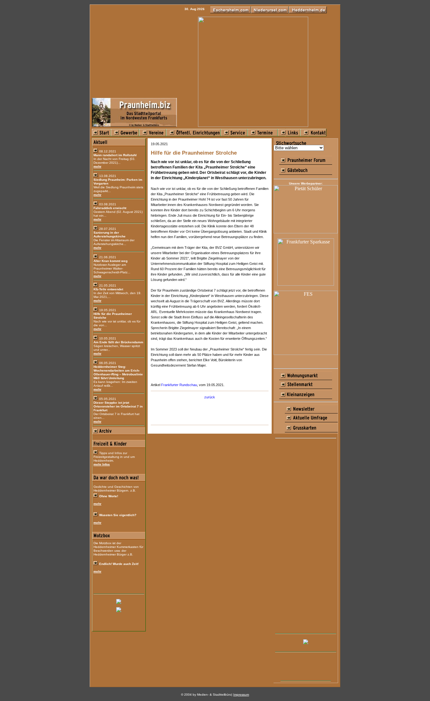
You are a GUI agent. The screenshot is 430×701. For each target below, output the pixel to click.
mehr (97, 166)
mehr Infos (101, 464)
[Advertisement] (305, 536)
